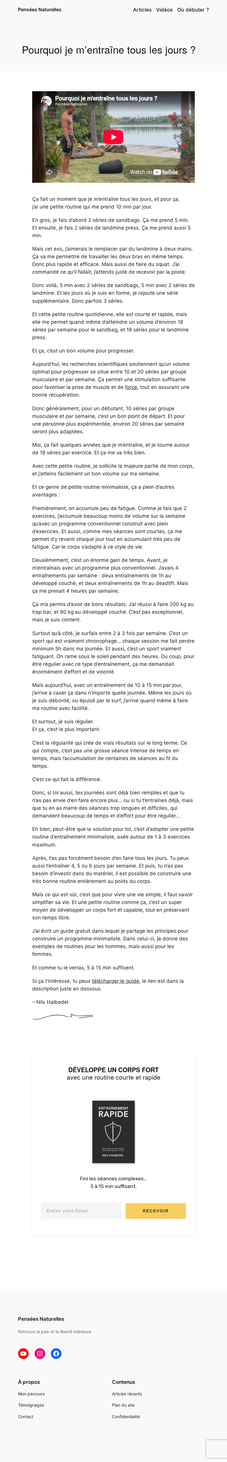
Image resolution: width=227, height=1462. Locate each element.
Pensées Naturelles (39, 9)
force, (132, 387)
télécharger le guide (115, 981)
